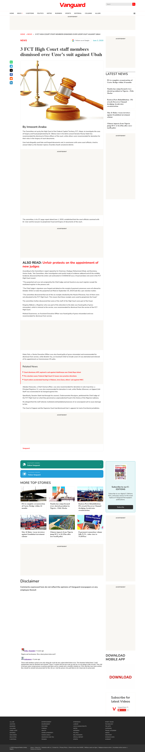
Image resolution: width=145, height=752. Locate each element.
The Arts (108, 726)
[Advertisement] (62, 182)
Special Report (78, 737)
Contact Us (55, 747)
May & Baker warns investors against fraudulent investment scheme (118, 114)
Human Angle (46, 735)
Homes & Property (47, 732)
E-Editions (13, 739)
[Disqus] (61, 621)
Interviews (76, 722)
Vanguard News (72, 5)
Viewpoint (108, 735)
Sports (68, 13)
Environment (46, 724)
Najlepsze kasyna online (105, 747)
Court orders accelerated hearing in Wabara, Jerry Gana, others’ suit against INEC (53, 380)
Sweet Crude (109, 722)
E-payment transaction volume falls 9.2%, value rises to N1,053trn (90, 534)
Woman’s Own (109, 737)
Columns (88, 13)
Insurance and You (48, 737)
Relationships (77, 735)
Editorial (78, 13)
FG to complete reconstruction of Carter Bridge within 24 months (119, 81)
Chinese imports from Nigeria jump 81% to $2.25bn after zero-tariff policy (119, 125)
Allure (12, 722)
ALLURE (98, 13)
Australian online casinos (119, 747)
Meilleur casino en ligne (91, 747)
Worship (108, 739)
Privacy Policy (63, 747)
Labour (75, 724)
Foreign (44, 728)
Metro (49, 13)
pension (44, 739)
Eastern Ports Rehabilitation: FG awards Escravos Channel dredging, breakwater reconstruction (120, 102)
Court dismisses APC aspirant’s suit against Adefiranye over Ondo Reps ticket (52, 372)
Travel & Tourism (110, 730)
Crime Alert (13, 730)
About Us (37, 747)
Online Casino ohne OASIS (76, 747)
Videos (107, 732)
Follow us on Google (82, 40)
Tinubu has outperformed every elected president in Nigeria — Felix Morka (120, 90)
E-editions (30, 13)
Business (58, 13)
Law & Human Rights (80, 726)
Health (44, 730)
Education (13, 737)
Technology (109, 724)
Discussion (13, 735)
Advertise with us (46, 747)
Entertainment (46, 722)
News (19, 13)
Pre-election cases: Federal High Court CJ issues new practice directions (50, 376)
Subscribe (120, 507)
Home (12, 13)
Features (44, 726)
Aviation (12, 724)
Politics (40, 13)
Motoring (76, 730)
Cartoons (108, 728)
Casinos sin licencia (35, 749)
